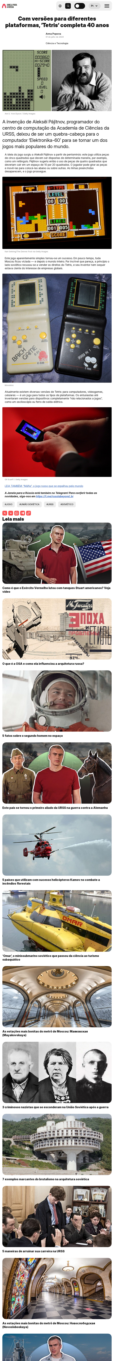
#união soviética (29, 504)
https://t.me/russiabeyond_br (54, 496)
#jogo (8, 504)
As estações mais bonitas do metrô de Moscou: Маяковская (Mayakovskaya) (45, 1033)
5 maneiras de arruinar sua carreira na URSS (33, 1251)
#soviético (67, 504)
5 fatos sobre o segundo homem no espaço (32, 736)
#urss (49, 504)
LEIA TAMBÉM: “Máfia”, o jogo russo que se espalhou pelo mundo (44, 486)
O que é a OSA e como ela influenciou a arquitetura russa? (43, 663)
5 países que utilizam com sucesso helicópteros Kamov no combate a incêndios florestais (51, 881)
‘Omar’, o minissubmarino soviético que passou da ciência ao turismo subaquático (50, 957)
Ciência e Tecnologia (57, 43)
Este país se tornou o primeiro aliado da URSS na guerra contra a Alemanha (55, 808)
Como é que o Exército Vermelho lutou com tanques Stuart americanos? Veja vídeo (56, 589)
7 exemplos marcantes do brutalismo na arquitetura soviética (45, 1179)
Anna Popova (53, 33)
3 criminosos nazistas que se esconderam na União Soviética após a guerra (55, 1107)
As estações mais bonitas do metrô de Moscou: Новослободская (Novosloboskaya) (48, 1325)
